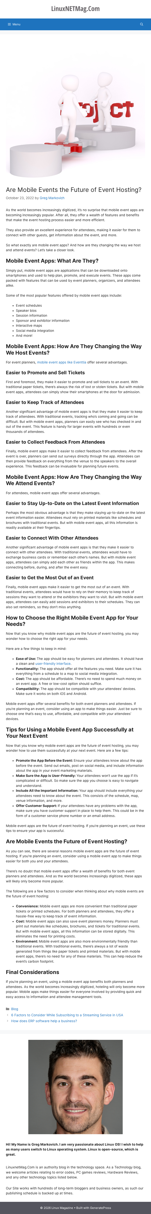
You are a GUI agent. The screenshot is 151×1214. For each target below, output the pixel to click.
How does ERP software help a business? (44, 1021)
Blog (14, 1009)
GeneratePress (100, 1208)
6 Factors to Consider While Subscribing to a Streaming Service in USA (67, 1015)
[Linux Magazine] (75, 9)
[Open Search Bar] (141, 24)
